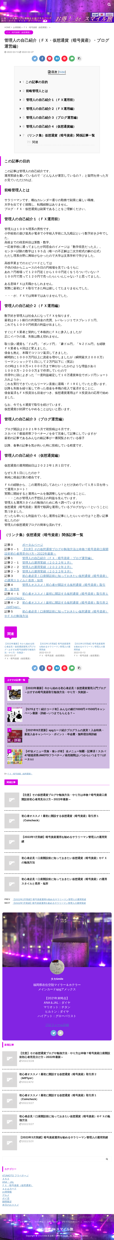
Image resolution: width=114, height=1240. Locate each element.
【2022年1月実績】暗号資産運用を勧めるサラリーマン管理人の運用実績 (49, 903)
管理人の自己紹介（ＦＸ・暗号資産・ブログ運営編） (58, 558)
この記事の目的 (35, 82)
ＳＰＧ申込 (38, 1222)
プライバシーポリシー (71, 1222)
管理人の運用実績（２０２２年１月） (47, 562)
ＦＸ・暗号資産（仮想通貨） (20, 773)
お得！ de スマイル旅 (57, 1229)
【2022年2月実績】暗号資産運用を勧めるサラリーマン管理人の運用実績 (89, 646)
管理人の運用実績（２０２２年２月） (47, 567)
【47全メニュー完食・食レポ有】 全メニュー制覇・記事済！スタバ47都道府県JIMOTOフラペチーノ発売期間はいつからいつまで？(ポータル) (65, 755)
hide (62, 72)
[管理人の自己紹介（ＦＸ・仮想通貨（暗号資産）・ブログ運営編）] (57, 59)
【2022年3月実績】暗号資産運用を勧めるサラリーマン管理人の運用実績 (54, 646)
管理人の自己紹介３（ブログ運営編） (51, 117)
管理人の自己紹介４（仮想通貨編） (49, 126)
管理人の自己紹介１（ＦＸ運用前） (49, 100)
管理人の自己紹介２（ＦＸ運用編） (49, 108)
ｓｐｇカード (25, 1222)
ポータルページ (32, 545)
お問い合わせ (52, 1222)
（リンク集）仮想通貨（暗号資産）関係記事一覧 (59, 135)
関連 (32, 142)
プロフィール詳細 (57, 1025)
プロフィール (88, 1222)
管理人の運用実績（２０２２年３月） (47, 571)
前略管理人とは (35, 91)
